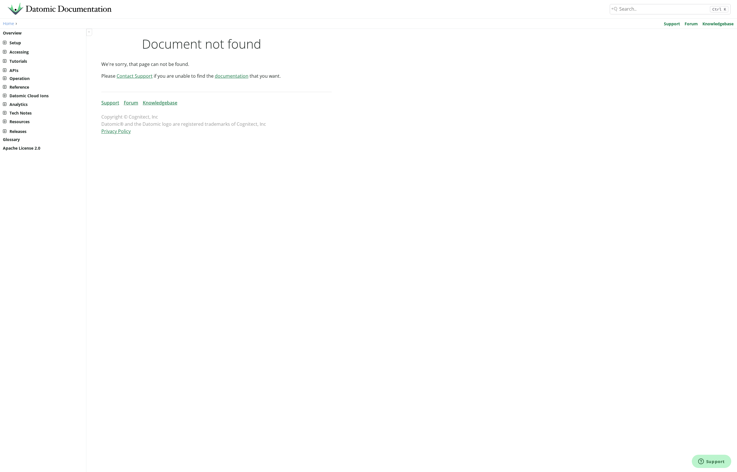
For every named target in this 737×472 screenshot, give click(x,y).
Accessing (19, 52)
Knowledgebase (718, 23)
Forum (691, 23)
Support (672, 23)
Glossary (11, 139)
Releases (18, 131)
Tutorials (18, 61)
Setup (15, 42)
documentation (231, 76)
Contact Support (135, 76)
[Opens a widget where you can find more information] (711, 462)
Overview (12, 33)
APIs (14, 70)
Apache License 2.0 (21, 148)
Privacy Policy (116, 131)
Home (8, 23)
